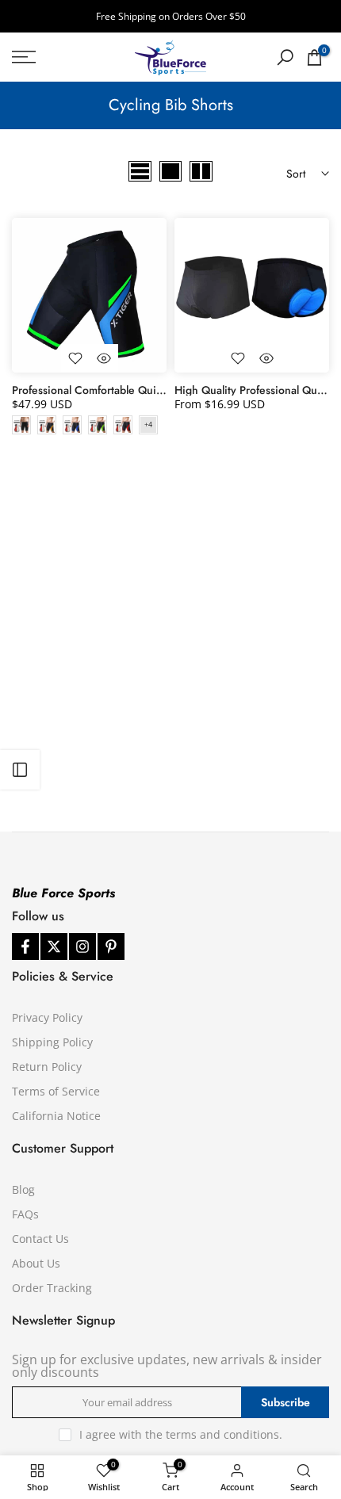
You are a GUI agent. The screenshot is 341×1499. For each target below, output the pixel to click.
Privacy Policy (47, 1017)
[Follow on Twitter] (53, 946)
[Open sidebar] (20, 770)
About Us (36, 1263)
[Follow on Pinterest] (111, 946)
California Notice (56, 1115)
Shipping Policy (52, 1042)
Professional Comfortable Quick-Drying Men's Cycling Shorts (161, 390)
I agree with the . (180, 1434)
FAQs (25, 1214)
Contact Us (40, 1238)
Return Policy (47, 1066)
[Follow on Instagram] (82, 946)
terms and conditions (222, 1434)
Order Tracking (52, 1287)
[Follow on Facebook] (25, 946)
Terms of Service (56, 1091)
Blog (23, 1189)
